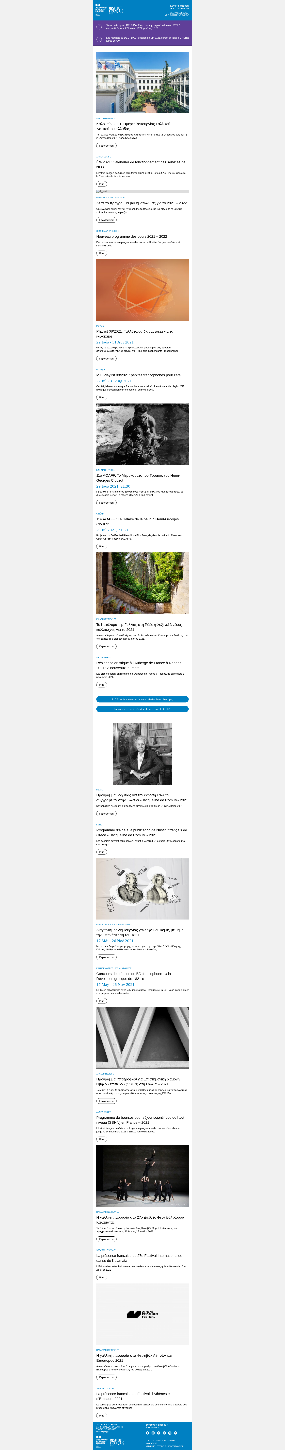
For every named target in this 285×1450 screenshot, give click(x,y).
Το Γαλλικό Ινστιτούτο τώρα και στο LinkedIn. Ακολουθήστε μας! (142, 699)
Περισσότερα (106, 145)
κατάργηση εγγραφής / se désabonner (164, 1446)
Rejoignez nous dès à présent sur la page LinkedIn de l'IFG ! (142, 709)
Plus (101, 184)
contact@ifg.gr (102, 1432)
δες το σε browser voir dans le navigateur (177, 14)
